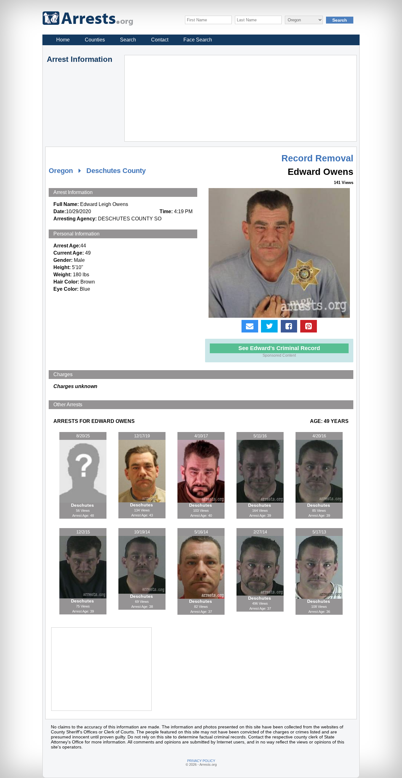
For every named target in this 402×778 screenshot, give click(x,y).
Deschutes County (116, 171)
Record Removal (317, 158)
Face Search (197, 39)
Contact (159, 39)
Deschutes (83, 505)
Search (128, 39)
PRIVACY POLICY (201, 761)
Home (63, 39)
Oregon (61, 171)
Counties (95, 39)
